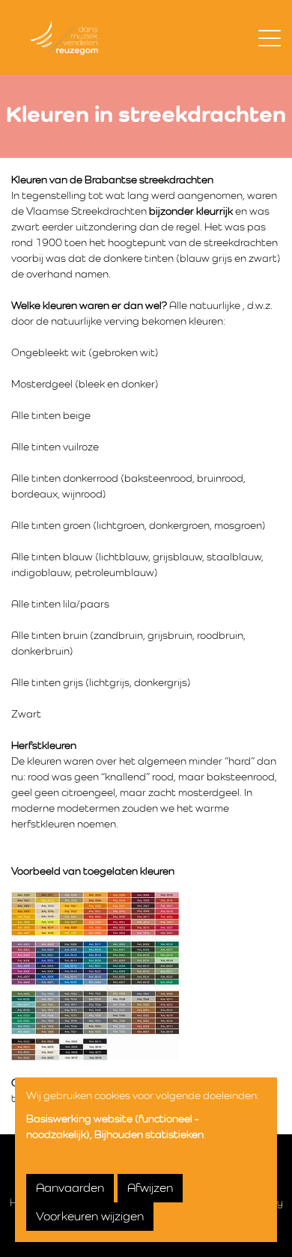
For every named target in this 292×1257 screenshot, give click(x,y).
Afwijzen (150, 1188)
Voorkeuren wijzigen (90, 1217)
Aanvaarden (70, 1188)
